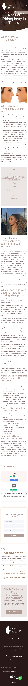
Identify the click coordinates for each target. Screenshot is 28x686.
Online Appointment (20, 12)
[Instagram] (10, 638)
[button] (26, 6)
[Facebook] (12, 638)
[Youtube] (18, 638)
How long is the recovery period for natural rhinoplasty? (13, 553)
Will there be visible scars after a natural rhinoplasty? (14, 578)
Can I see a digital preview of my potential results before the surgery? (13, 570)
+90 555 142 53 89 (15, 656)
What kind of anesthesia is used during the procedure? (14, 574)
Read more (18, 498)
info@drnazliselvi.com (14, 659)
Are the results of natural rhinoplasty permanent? (13, 566)
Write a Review (14, 479)
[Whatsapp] (15, 638)
